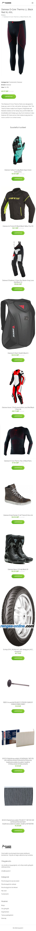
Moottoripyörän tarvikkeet (9, 887)
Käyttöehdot (5, 912)
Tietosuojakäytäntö (7, 915)
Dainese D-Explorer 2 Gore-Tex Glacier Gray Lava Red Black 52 (18, 281)
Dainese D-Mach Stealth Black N (18, 353)
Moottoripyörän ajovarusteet (10, 881)
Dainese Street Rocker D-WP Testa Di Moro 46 (18, 515)
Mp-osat (3, 891)
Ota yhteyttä (5, 908)
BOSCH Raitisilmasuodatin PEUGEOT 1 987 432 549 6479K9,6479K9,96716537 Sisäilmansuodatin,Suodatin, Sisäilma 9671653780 (18, 822)
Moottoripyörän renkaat (8, 884)
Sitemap (3, 918)
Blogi (2, 905)
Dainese (19, 82)
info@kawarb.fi (5, 871)
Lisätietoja (8, 96)
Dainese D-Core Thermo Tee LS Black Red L (18, 461)
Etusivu (3, 15)
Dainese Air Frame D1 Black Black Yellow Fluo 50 (18, 226)
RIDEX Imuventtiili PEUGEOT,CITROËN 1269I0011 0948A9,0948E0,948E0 (18, 703)
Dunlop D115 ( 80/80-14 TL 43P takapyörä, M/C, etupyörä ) (18, 650)
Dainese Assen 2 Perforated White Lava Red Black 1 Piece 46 (18, 408)
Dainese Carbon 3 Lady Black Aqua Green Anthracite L (18, 171)
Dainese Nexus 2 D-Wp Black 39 (18, 569)
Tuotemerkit (12, 82)
